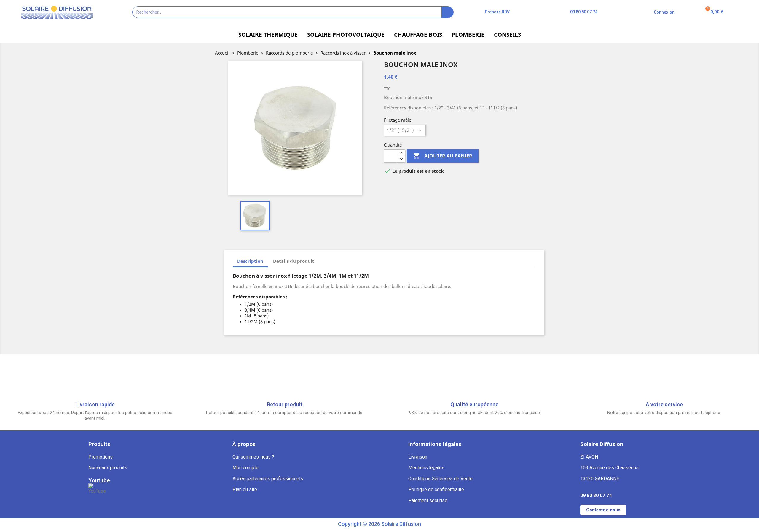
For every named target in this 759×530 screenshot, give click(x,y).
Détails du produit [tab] (293, 261)
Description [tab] (250, 261)
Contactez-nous (603, 510)
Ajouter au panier (442, 155)
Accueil (222, 53)
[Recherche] (447, 12)
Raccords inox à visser (343, 53)
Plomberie (247, 53)
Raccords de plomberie (289, 53)
